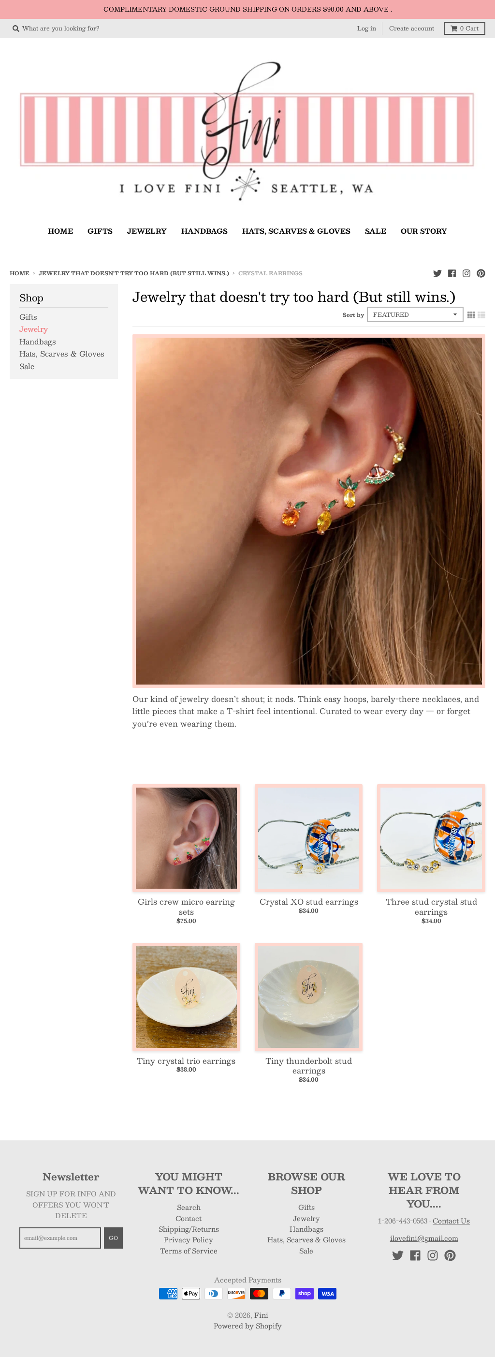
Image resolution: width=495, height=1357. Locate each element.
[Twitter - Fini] (437, 272)
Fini (261, 1315)
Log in (366, 28)
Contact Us (451, 1220)
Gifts (28, 317)
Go (113, 1237)
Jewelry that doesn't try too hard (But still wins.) (134, 273)
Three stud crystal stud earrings (431, 906)
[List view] (481, 314)
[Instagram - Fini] (466, 272)
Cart (469, 28)
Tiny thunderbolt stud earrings (308, 1065)
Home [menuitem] (60, 231)
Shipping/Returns (189, 1229)
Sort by (353, 314)
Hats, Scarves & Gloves (61, 353)
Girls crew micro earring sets (186, 906)
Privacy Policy (188, 1239)
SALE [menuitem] (375, 231)
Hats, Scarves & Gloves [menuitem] (296, 231)
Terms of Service (189, 1250)
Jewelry (33, 329)
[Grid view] (471, 314)
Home (19, 273)
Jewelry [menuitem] (147, 231)
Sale (26, 366)
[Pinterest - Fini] (481, 272)
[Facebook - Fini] (452, 272)
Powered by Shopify (248, 1325)
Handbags (37, 341)
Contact (188, 1218)
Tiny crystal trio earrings (186, 1060)
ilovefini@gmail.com (424, 1238)
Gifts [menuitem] (100, 231)
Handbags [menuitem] (204, 231)
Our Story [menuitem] (424, 231)
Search (189, 1207)
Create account (411, 28)
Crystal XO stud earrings (309, 901)
